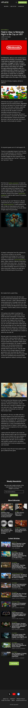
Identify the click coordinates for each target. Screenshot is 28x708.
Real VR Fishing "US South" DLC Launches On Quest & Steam (19, 645)
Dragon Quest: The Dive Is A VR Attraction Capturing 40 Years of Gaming (19, 576)
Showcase (21, 6)
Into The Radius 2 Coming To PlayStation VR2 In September (19, 655)
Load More (14, 663)
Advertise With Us (21, 700)
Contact (12, 698)
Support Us (22, 2)
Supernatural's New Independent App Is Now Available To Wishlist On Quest (19, 615)
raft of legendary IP (20, 259)
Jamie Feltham (5, 36)
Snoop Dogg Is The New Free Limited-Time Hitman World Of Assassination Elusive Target (19, 625)
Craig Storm (15, 618)
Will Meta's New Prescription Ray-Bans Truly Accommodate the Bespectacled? (7, 514)
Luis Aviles (14, 588)
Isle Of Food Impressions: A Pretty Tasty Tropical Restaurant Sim (19, 586)
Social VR (14, 542)
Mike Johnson (15, 558)
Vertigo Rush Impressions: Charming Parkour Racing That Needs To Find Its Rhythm (19, 566)
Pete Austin (15, 569)
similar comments (13, 183)
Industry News (16, 601)
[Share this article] (26, 38)
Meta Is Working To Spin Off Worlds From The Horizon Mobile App (19, 545)
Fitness (14, 611)
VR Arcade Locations (17, 573)
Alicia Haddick (15, 579)
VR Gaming (14, 551)
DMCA (13, 700)
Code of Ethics (5, 700)
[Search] (16, 2)
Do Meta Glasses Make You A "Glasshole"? (19, 514)
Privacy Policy (21, 698)
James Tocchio (16, 598)
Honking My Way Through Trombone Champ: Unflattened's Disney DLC (19, 595)
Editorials (4, 29)
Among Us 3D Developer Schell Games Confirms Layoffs (19, 605)
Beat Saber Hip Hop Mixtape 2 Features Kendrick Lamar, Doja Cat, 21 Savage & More (19, 555)
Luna (13, 548)
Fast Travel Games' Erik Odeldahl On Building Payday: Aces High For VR (19, 636)
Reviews (6, 6)
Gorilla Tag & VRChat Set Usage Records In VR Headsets (20, 530)
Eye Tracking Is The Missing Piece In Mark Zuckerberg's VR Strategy (7, 531)
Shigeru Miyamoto (9, 204)
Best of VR (13, 6)
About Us (5, 698)
